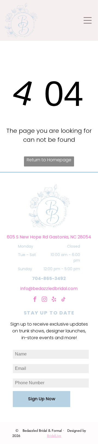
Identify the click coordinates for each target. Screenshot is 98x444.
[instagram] (44, 300)
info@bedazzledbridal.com (49, 288)
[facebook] (35, 300)
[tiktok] (63, 300)
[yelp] (54, 300)
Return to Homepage (49, 160)
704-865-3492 (49, 278)
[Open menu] (88, 20)
